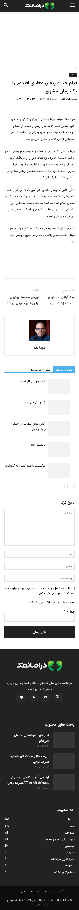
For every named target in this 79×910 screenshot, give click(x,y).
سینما (65, 69)
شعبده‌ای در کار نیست (32, 381)
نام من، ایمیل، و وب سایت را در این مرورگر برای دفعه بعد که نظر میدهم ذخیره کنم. (40, 590)
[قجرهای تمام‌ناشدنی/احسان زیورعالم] (64, 740)
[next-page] (65, 486)
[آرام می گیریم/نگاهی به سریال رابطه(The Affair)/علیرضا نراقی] (64, 782)
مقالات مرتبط (64, 369)
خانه (74, 69)
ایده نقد (35, 892)
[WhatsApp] (39, 105)
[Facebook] (8, 105)
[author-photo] (39, 341)
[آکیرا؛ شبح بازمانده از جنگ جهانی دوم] (59, 428)
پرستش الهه (38, 444)
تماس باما (22, 892)
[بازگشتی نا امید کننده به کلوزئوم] (59, 470)
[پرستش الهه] (59, 449)
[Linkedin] (49, 105)
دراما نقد (65, 99)
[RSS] (33, 697)
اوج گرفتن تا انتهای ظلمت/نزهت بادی (61, 300)
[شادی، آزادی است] (59, 407)
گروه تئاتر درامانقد (53, 892)
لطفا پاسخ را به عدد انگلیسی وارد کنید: (51, 602)
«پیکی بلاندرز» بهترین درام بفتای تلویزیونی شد (23, 300)
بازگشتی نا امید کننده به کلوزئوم (25, 465)
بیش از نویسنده (41, 369)
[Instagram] (57, 697)
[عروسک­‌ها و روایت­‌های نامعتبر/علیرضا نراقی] (64, 761)
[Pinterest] (29, 105)
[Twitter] (18, 105)
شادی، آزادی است (34, 402)
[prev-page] (72, 486)
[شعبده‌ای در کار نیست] (59, 386)
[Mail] (45, 697)
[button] (72, 6)
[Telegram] (59, 105)
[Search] (6, 6)
